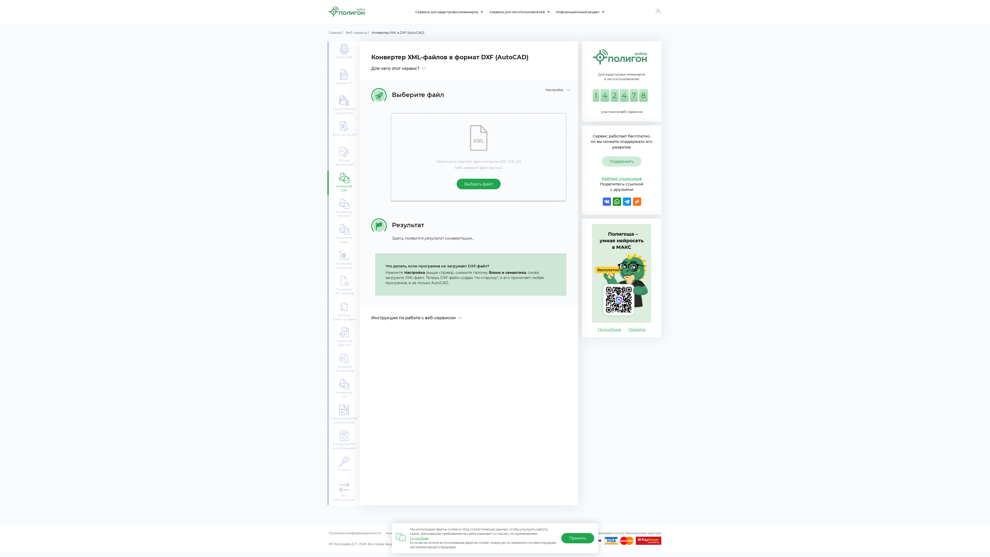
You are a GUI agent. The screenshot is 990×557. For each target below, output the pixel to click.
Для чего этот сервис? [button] (395, 68)
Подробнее (419, 538)
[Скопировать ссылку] (637, 201)
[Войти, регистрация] (658, 12)
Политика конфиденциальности (355, 533)
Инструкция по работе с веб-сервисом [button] (414, 317)
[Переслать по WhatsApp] (617, 201)
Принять (577, 538)
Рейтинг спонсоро (622, 178)
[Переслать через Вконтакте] (606, 201)
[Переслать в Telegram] (627, 201)
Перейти (637, 329)
